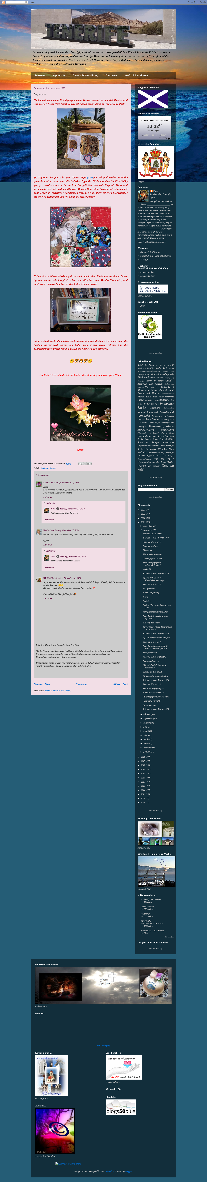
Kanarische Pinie (150, 546)
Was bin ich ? (164, 458)
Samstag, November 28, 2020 (73, 556)
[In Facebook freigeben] (87, 463)
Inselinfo (155, 407)
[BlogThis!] (82, 463)
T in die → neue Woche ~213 (156, 709)
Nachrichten (167, 429)
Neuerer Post (42, 684)
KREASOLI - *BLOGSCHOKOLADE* (152, 922)
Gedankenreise (147, 906)
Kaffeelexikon (169, 408)
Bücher (159, 377)
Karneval (141, 412)
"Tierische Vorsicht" (152, 700)
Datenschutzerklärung (85, 75)
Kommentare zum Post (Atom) (58, 690)
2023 (143, 509)
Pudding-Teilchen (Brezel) (154, 656)
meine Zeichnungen (151, 422)
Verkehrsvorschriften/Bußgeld (163, 456)
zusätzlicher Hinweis (137, 75)
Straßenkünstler (144, 445)
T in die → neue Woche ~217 (156, 537)
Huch (145, 596)
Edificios (146, 600)
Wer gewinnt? (149, 588)
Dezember (148, 525)
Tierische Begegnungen (153, 688)
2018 (143, 761)
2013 (143, 781)
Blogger (128, 1171)
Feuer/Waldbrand (166, 396)
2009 (143, 798)
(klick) (90, 177)
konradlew (109, 1171)
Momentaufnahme (161, 426)
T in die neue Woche (152, 449)
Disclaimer (112, 75)
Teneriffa (144, 259)
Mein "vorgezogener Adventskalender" (152, 564)
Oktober (147, 714)
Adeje (165, 368)
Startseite (39, 75)
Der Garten (155, 383)
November (148, 529)
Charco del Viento (154, 380)
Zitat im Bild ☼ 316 (152, 542)
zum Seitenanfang (155, 353)
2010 (143, 794)
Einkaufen (165, 387)
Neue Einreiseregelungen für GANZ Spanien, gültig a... (156, 647)
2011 (143, 790)
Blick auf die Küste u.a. (150, 252)
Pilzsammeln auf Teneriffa (149, 433)
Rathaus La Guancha (152, 533)
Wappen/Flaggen (144, 458)
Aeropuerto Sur (147, 272)
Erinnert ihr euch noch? (162, 390)
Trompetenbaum (150, 652)
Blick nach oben (146, 377)
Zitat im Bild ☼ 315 (152, 584)
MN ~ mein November (152, 554)
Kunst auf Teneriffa (158, 412)
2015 (143, 773)
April (146, 739)
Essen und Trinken (149, 393)
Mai (146, 735)
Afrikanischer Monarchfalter (155, 675)
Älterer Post (120, 684)
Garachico (149, 399)
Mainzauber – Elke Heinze (152, 930)
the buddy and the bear (151, 899)
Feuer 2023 (151, 396)
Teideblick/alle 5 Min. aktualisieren (156, 255)
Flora (141, 399)
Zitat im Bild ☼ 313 (152, 684)
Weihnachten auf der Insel (152, 462)
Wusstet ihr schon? (149, 466)
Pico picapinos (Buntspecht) (155, 611)
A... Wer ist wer (162, 365)
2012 (143, 785)
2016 (143, 769)
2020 (143, 522)
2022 (143, 513)
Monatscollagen (146, 429)
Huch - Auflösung (151, 592)
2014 (143, 777)
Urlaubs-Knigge (145, 455)
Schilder (169, 439)
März (146, 743)
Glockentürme (162, 399)
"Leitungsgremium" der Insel (156, 696)
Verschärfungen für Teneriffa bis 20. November (157, 628)
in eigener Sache (48, 467)
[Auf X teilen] (85, 463)
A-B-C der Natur (146, 365)
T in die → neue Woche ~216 (156, 573)
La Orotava (169, 416)
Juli (146, 726)
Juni (146, 730)
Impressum (59, 75)
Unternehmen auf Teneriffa (161, 452)
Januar (147, 751)
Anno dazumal (152, 374)
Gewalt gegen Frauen (152, 558)
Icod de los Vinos (151, 403)
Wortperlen (145, 913)
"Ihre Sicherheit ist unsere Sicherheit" (154, 666)
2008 (143, 802)
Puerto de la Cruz (147, 436)
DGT (142, 305)
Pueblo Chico (168, 432)
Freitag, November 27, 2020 (66, 482)
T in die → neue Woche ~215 (156, 633)
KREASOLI (48, 578)
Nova (53, 508)
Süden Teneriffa (166, 445)
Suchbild (147, 569)
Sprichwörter (168, 442)
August (147, 722)
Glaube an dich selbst (152, 671)
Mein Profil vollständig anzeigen (152, 241)
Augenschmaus (149, 705)
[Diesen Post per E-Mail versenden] (79, 463)
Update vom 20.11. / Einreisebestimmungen (154, 579)
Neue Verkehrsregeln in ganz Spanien (155, 617)
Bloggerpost (148, 550)
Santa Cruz (158, 439)
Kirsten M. (48, 482)
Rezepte (161, 436)
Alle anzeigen (169, 937)
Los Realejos (165, 419)
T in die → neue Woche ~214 (156, 680)
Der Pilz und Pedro (151, 622)
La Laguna (157, 416)
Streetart (155, 445)
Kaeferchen (48, 530)
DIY (158, 387)
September (148, 718)
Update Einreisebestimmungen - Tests (157, 606)
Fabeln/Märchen (168, 393)
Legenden (141, 419)
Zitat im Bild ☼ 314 (152, 641)
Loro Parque (152, 419)
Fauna (141, 396)
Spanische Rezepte (148, 442)
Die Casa (150, 387)
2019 (143, 756)
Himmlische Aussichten (153, 692)
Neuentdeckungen (151, 661)
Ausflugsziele (167, 374)
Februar (147, 747)
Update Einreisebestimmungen (156, 637)
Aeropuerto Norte (147, 275)
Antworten (47, 497)
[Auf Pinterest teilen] (90, 463)
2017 (143, 765)
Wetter (170, 462)
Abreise (158, 368)
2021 (143, 518)
